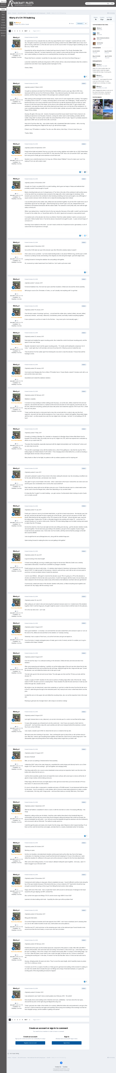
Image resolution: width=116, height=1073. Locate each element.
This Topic (101, 3)
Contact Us (58, 1067)
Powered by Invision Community (61, 1070)
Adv (112, 3)
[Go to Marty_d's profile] (11, 23)
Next (26, 31)
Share (72, 23)
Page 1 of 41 (36, 31)
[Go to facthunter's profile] (94, 43)
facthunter (100, 43)
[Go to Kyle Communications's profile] (94, 38)
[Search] (108, 3)
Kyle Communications (103, 38)
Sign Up (3, 4)
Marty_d (16, 37)
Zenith (27, 24)
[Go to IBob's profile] (94, 33)
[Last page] (29, 31)
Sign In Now (67, 1043)
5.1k (17, 52)
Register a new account (30, 1043)
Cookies (65, 1067)
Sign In (3, 1)
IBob (98, 33)
